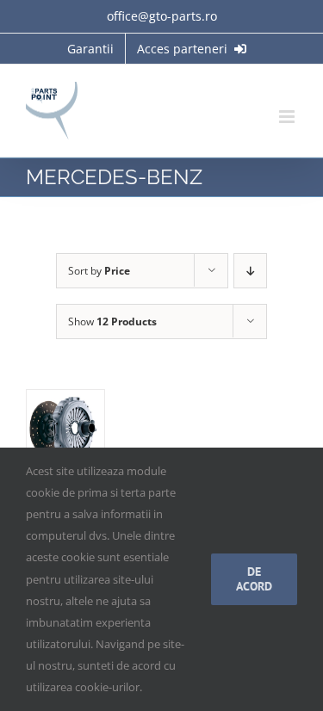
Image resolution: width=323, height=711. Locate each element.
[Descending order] (250, 270)
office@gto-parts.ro (162, 16)
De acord (254, 579)
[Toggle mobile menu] (288, 117)
